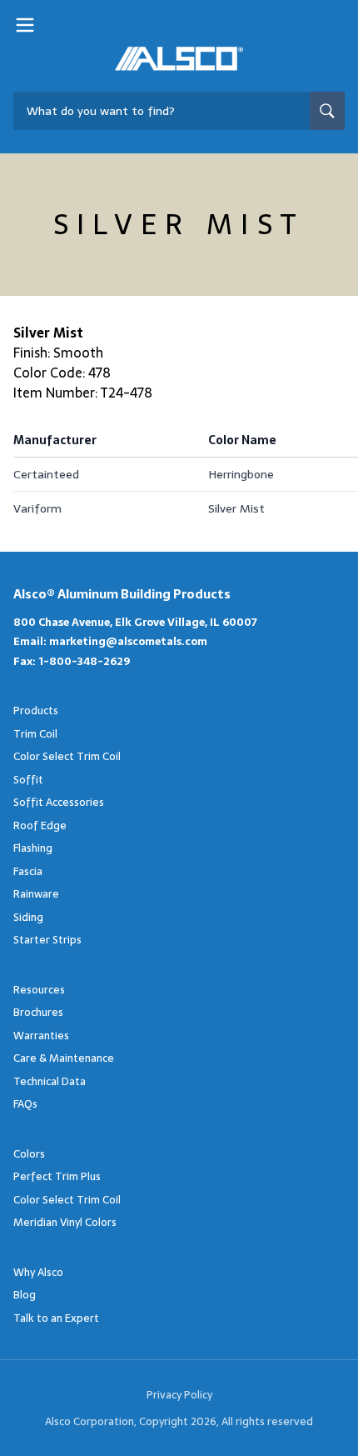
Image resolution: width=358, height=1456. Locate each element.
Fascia (27, 871)
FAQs (25, 1104)
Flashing (32, 848)
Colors (29, 1154)
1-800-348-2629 (84, 661)
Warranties (41, 1035)
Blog (24, 1294)
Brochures (38, 1012)
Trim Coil (35, 734)
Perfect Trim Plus (57, 1176)
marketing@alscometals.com (128, 641)
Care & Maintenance (63, 1058)
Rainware (36, 894)
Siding (28, 917)
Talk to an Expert (56, 1318)
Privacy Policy (179, 1394)
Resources (39, 989)
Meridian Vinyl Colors (65, 1222)
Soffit (28, 779)
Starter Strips (47, 939)
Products (35, 710)
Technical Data (49, 1081)
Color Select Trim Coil (67, 756)
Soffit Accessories (58, 802)
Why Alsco (38, 1272)
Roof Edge (40, 825)
